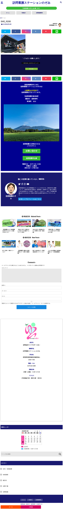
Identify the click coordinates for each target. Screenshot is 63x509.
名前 (3, 285)
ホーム (7, 12)
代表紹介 (23, 12)
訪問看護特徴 (39, 12)
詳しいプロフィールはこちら (30, 199)
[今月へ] (37, 431)
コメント (5, 268)
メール (4, 290)
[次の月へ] (40, 431)
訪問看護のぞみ (53, 25)
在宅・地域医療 (7, 469)
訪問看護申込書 (31, 158)
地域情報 (5, 474)
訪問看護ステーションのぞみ (32, 2)
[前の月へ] (34, 431)
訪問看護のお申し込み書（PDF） (32, 8)
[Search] (60, 454)
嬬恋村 (5, 480)
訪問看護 (5, 492)
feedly (32, 68)
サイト (3, 296)
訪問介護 (5, 486)
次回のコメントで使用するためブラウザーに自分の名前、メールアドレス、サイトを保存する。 (26, 303)
